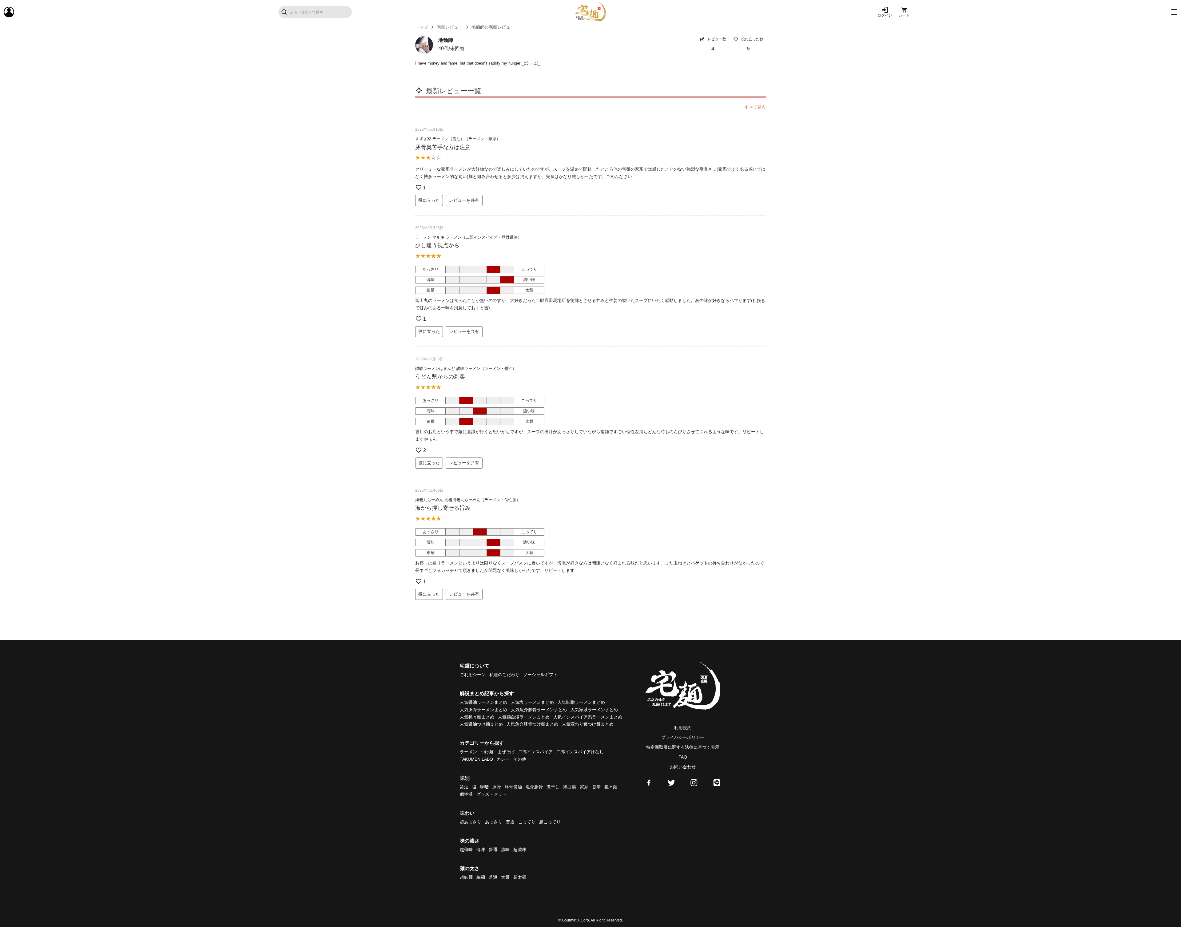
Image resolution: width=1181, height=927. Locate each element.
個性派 (466, 794)
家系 (584, 786)
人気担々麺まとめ (477, 717)
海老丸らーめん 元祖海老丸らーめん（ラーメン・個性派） (467, 499)
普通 (510, 821)
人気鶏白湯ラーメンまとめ (524, 717)
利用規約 (682, 727)
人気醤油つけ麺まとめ (481, 724)
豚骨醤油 (513, 786)
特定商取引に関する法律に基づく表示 (682, 747)
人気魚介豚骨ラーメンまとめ (539, 709)
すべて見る (755, 107)
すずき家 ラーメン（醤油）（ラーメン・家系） (457, 139)
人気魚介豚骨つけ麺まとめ (532, 724)
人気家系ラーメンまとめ (594, 709)
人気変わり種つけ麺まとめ (588, 724)
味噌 (484, 786)
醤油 (464, 786)
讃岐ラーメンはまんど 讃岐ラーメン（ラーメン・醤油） (465, 368)
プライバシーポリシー (682, 737)
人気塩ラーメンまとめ (532, 702)
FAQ (682, 757)
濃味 (505, 849)
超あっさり (470, 821)
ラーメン (468, 751)
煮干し (553, 786)
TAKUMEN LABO (476, 759)
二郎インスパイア (535, 751)
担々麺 (610, 786)
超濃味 (519, 849)
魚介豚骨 (534, 786)
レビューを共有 (464, 200)
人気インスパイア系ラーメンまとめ (587, 717)
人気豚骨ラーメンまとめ (483, 709)
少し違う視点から (437, 245)
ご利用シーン (473, 674)
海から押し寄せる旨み (443, 508)
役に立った (429, 200)
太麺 (505, 877)
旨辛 (596, 786)
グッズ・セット (491, 794)
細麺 (480, 877)
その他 (519, 759)
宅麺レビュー (450, 27)
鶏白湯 (569, 786)
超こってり (550, 821)
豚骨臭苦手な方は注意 (443, 147)
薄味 (480, 849)
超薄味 (466, 849)
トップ (421, 27)
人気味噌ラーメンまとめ (581, 702)
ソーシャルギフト (540, 674)
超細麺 (466, 877)
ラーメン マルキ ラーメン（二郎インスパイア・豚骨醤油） (468, 237)
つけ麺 (487, 751)
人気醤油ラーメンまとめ (483, 702)
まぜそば (506, 751)
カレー (503, 759)
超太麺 (519, 877)
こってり (526, 821)
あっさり (493, 821)
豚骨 (496, 786)
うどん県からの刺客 (440, 377)
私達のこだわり (504, 674)
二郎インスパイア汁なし (580, 751)
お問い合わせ (683, 766)
